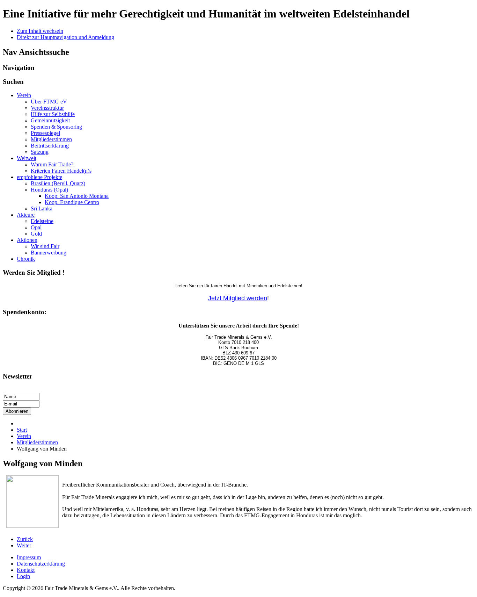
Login (23, 576)
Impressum (29, 557)
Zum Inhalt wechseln (40, 31)
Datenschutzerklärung (41, 564)
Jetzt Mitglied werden (237, 298)
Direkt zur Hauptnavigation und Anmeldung (65, 37)
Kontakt (26, 570)
